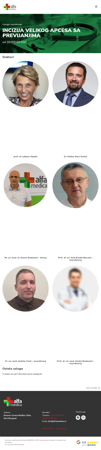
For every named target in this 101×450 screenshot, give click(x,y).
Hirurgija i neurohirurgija (12, 24)
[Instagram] (83, 417)
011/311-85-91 (57, 415)
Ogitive (9, 442)
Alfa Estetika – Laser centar (54, 428)
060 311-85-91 (49, 418)
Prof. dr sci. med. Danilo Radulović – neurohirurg (75, 362)
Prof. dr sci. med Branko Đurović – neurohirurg (75, 258)
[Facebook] (78, 417)
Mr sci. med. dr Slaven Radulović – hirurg (26, 257)
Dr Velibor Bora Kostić (75, 156)
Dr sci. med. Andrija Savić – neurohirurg (25, 361)
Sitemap (21, 445)
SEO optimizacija (42, 440)
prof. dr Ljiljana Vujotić (25, 156)
